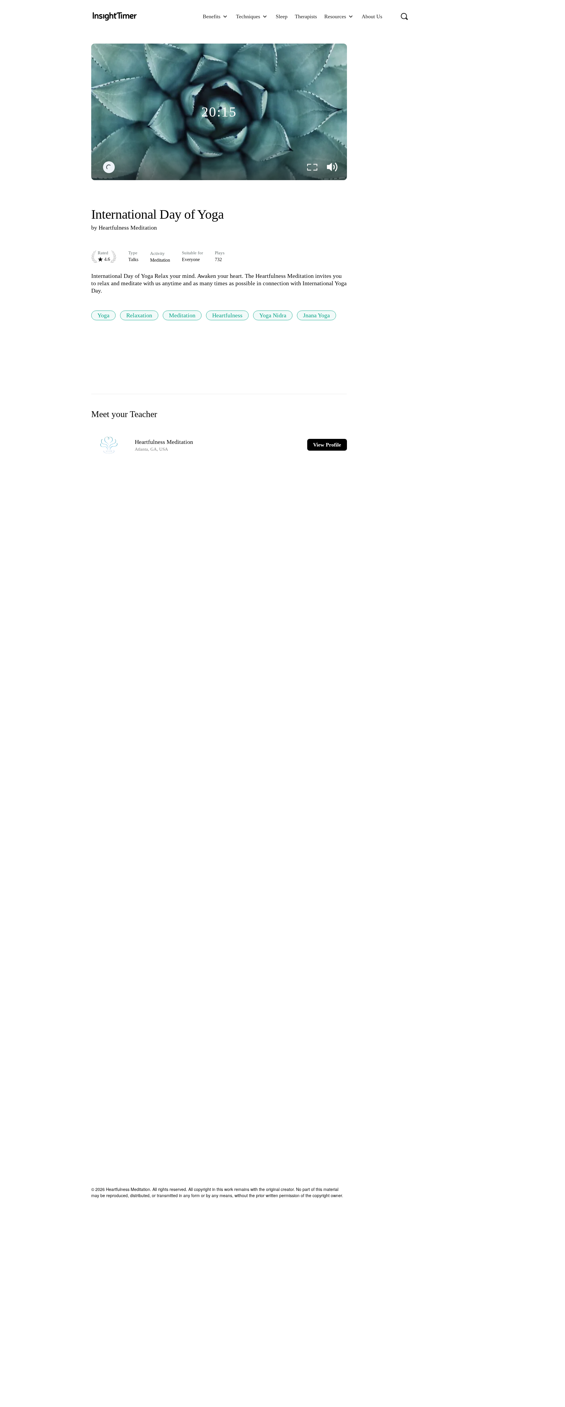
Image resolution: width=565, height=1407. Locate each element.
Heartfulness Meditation (128, 227)
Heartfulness (227, 315)
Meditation (182, 315)
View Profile (327, 445)
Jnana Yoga (316, 315)
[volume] (332, 167)
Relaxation (139, 315)
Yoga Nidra (272, 315)
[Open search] (404, 16)
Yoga (103, 315)
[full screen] (312, 167)
